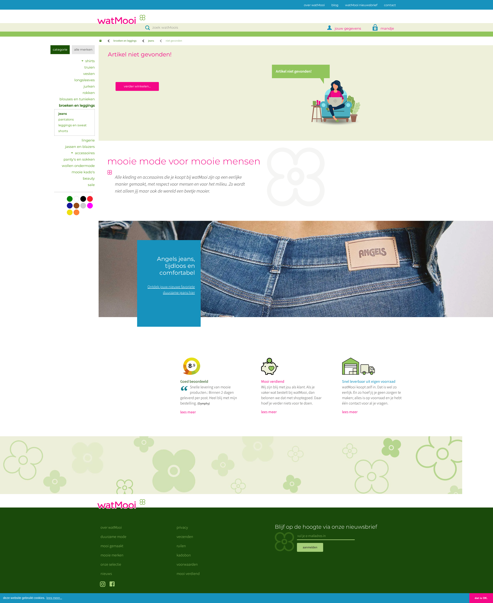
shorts (63, 131)
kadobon (184, 555)
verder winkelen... (137, 86)
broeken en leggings (125, 41)
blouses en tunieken (77, 99)
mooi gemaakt (112, 546)
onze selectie (111, 564)
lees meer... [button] (54, 598)
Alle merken (83, 49)
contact (390, 5)
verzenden (185, 536)
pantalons (66, 119)
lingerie (88, 140)
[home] (121, 20)
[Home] (100, 41)
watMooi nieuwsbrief (361, 5)
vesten (89, 74)
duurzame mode (113, 536)
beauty (89, 178)
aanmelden (310, 547)
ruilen (181, 546)
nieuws (106, 573)
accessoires (85, 153)
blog (334, 5)
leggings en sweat (72, 125)
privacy (182, 527)
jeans (151, 41)
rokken (89, 93)
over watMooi (314, 5)
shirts (90, 61)
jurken (89, 86)
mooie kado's (83, 172)
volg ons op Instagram (103, 584)
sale (91, 185)
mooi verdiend (188, 573)
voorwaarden (187, 564)
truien (89, 67)
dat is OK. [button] (481, 598)
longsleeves (84, 80)
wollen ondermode (78, 166)
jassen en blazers (80, 147)
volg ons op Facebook (113, 584)
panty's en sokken (79, 159)
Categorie (60, 49)
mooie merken (112, 555)
